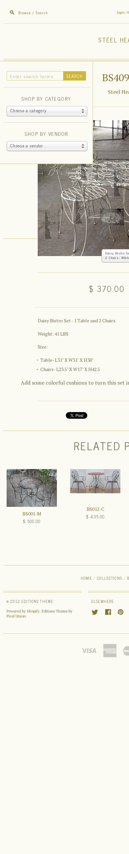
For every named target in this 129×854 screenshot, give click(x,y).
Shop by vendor (46, 134)
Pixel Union (16, 616)
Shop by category (46, 98)
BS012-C (95, 509)
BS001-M (31, 513)
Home (86, 578)
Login (121, 12)
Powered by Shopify (23, 611)
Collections (109, 578)
